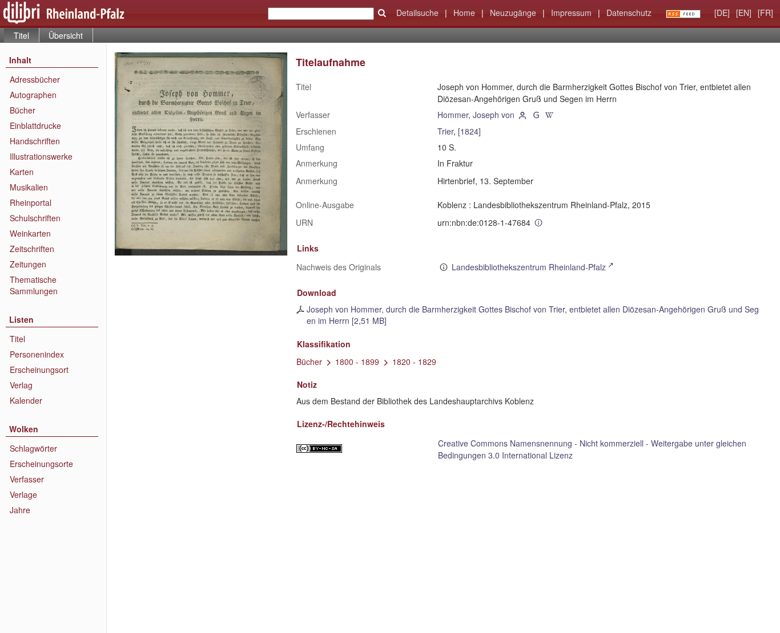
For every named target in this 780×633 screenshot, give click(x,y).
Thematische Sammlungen (34, 285)
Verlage (23, 494)
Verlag (21, 385)
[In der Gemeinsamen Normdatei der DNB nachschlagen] (536, 114)
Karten (22, 171)
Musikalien (29, 187)
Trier (445, 131)
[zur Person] (522, 114)
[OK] (382, 13)
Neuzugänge (513, 12)
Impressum (571, 12)
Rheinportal (30, 202)
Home (464, 12)
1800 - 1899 (357, 361)
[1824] (469, 131)
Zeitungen (28, 264)
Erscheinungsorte (41, 463)
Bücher (22, 110)
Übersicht (66, 35)
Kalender (26, 400)
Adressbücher (35, 79)
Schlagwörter (33, 448)
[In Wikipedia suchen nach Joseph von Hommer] (550, 114)
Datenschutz (629, 12)
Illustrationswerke (41, 156)
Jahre (20, 510)
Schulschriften (35, 218)
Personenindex (37, 354)
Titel (17, 338)
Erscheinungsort (39, 369)
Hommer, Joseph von (475, 114)
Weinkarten (30, 233)
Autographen (33, 94)
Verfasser (27, 479)
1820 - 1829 (414, 361)
